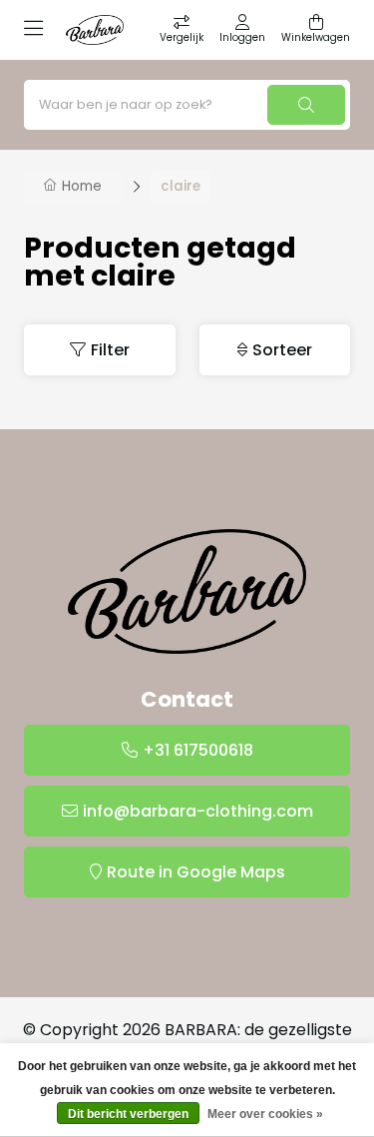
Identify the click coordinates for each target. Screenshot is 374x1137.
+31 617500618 (198, 750)
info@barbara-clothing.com (198, 811)
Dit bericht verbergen (128, 1114)
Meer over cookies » (265, 1114)
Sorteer (282, 349)
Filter (110, 349)
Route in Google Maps (196, 871)
